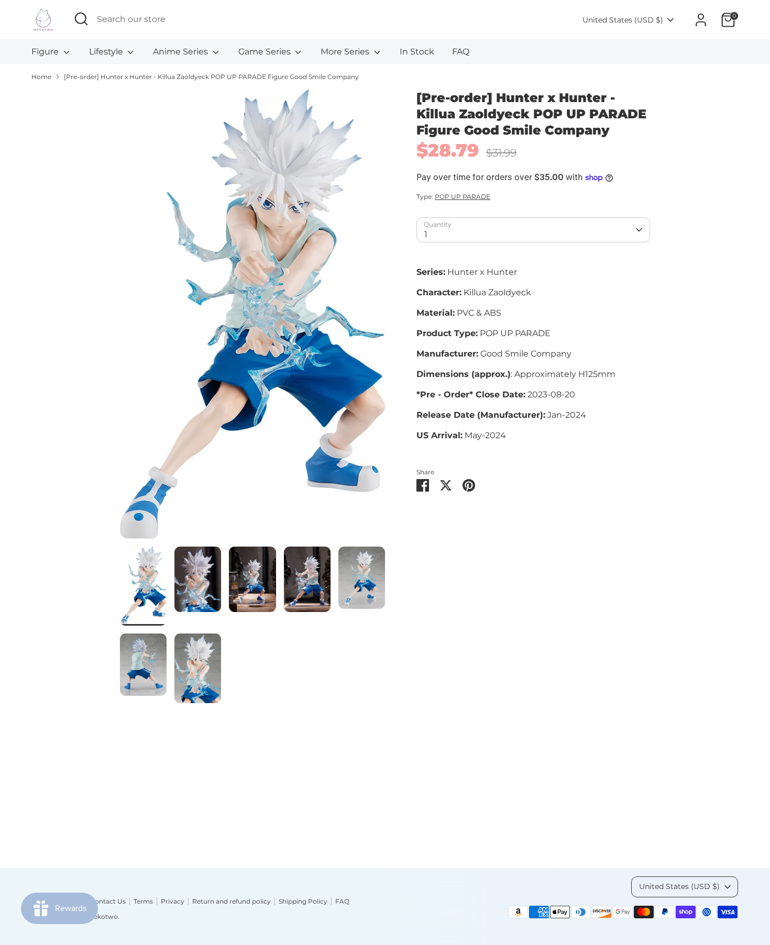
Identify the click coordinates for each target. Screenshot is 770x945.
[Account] (700, 19)
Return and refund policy (231, 901)
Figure (46, 52)
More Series (346, 52)
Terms (143, 901)
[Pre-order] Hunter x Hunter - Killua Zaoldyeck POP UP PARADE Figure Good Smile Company (211, 77)
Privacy (172, 901)
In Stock (417, 52)
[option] (253, 318)
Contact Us (108, 901)
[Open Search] (81, 18)
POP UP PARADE (462, 197)
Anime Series (181, 52)
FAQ (460, 52)
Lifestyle (107, 52)
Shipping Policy (303, 901)
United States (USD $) (622, 20)
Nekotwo (103, 916)
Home (41, 77)
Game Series (265, 52)
